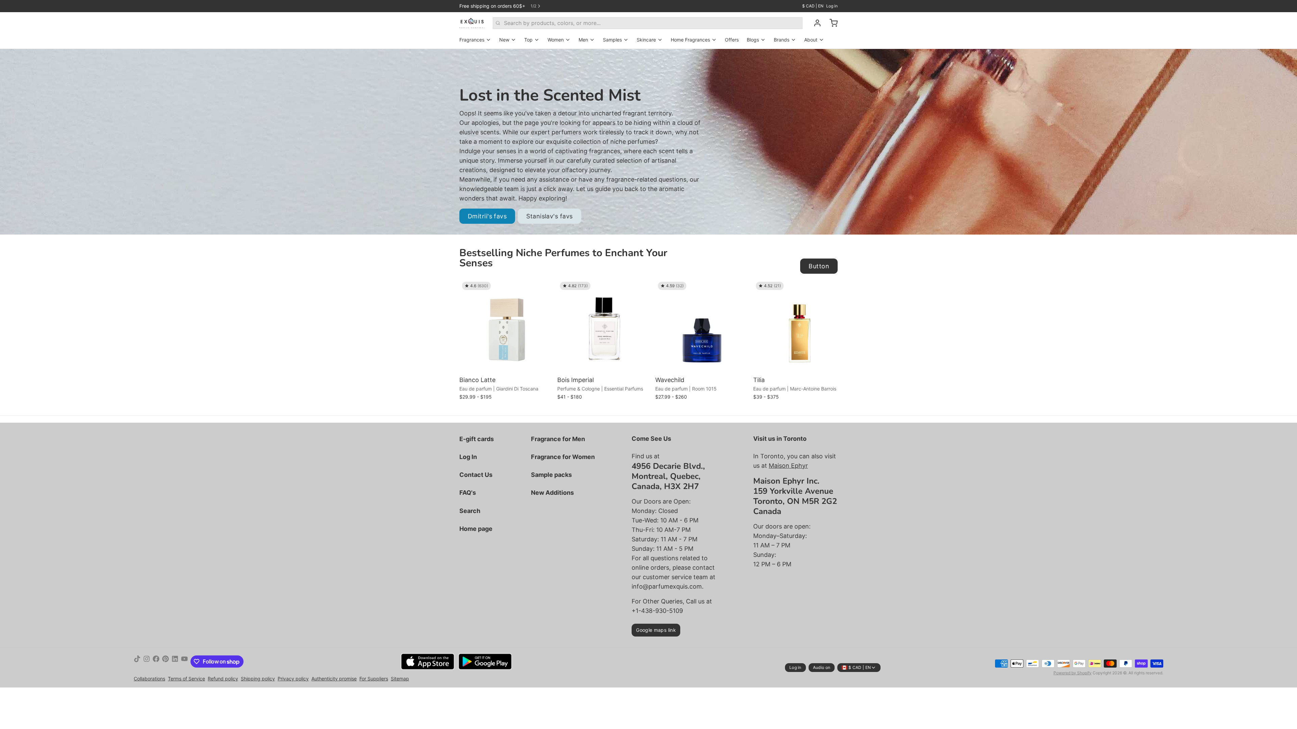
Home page (475, 528)
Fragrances (471, 40)
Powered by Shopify (1072, 672)
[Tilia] (800, 326)
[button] (507, 363)
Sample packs (551, 474)
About (810, 40)
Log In (468, 456)
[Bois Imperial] (604, 326)
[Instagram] (146, 661)
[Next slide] (830, 290)
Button (819, 266)
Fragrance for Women (563, 456)
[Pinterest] (165, 661)
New (504, 40)
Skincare (646, 40)
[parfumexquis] (472, 23)
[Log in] (814, 23)
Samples (612, 40)
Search (469, 510)
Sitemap (400, 678)
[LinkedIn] (175, 661)
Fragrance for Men (558, 438)
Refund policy (223, 678)
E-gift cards (476, 438)
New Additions (552, 492)
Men (583, 40)
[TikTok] (137, 661)
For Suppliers (373, 678)
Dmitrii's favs (487, 216)
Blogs (753, 40)
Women (556, 40)
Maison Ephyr (788, 465)
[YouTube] (184, 661)
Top (528, 40)
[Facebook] (156, 661)
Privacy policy (293, 678)
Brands (781, 40)
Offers (732, 40)
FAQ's (467, 492)
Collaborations (149, 678)
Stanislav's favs (549, 216)
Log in (832, 5)
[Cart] (831, 23)
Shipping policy (258, 678)
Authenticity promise (334, 678)
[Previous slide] (809, 290)
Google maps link (656, 630)
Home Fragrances (690, 40)
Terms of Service (186, 678)
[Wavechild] (702, 326)
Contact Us (475, 474)
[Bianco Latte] (506, 326)
